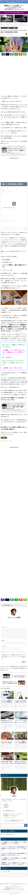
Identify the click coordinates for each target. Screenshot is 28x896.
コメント (5, 627)
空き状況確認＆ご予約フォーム (10, 888)
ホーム (14, 889)
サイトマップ (21, 888)
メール (4, 646)
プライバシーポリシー (21, 889)
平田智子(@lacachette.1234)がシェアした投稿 (14, 228)
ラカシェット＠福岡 (14, 617)
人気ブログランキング (6, 440)
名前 (3, 640)
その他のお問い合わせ (7, 889)
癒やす (16, 27)
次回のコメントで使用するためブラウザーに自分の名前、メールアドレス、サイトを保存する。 (14, 656)
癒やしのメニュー (10, 886)
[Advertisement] (14, 74)
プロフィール (14, 820)
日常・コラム (11, 27)
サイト (3, 652)
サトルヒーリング (4, 27)
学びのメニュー (18, 886)
